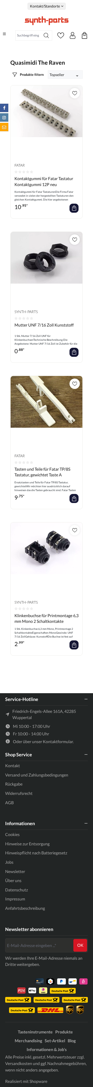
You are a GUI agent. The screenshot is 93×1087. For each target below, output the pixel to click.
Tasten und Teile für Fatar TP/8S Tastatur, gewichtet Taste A (42, 472)
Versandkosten (18, 1063)
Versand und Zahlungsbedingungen (36, 774)
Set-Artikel (55, 1040)
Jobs (9, 862)
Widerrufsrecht (19, 793)
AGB (9, 802)
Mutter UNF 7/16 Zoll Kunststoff (44, 324)
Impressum (15, 898)
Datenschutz (16, 889)
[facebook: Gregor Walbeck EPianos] (4, 108)
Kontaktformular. (58, 741)
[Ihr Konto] (72, 35)
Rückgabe (13, 783)
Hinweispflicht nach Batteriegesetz (36, 852)
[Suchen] (46, 35)
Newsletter (15, 871)
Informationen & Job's (47, 1049)
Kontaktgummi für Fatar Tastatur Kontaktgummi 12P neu (43, 181)
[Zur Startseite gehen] (46, 20)
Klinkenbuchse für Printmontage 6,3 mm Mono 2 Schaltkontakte (46, 618)
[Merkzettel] (60, 35)
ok (80, 945)
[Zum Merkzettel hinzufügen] (74, 93)
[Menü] (4, 34)
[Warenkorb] (84, 35)
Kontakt (12, 765)
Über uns (13, 880)
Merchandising (28, 1040)
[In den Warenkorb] (74, 208)
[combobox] (28, 35)
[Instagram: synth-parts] (4, 117)
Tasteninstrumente (35, 1031)
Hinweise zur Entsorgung (27, 843)
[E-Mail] (4, 127)
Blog (72, 1040)
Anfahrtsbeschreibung (25, 908)
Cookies (12, 834)
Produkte (64, 1031)
